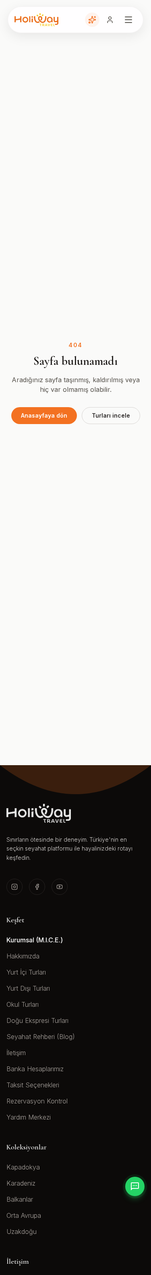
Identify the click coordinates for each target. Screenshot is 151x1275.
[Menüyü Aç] (128, 20)
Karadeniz (20, 1183)
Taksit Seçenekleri (32, 1085)
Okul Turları (22, 1004)
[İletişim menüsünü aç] (135, 1186)
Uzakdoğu (21, 1231)
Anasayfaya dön (44, 415)
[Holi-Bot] (92, 19)
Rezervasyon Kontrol (37, 1101)
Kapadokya (23, 1167)
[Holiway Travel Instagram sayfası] (14, 887)
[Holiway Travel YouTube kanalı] (60, 887)
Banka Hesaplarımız (35, 1069)
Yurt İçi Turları (26, 972)
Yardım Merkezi (28, 1117)
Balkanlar (19, 1199)
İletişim (16, 1053)
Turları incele (111, 415)
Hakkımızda (22, 956)
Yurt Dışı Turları (28, 988)
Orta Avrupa (23, 1215)
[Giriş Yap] (110, 19)
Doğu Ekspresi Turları (37, 1020)
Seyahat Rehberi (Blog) (40, 1037)
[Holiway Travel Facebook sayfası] (37, 887)
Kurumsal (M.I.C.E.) (34, 940)
